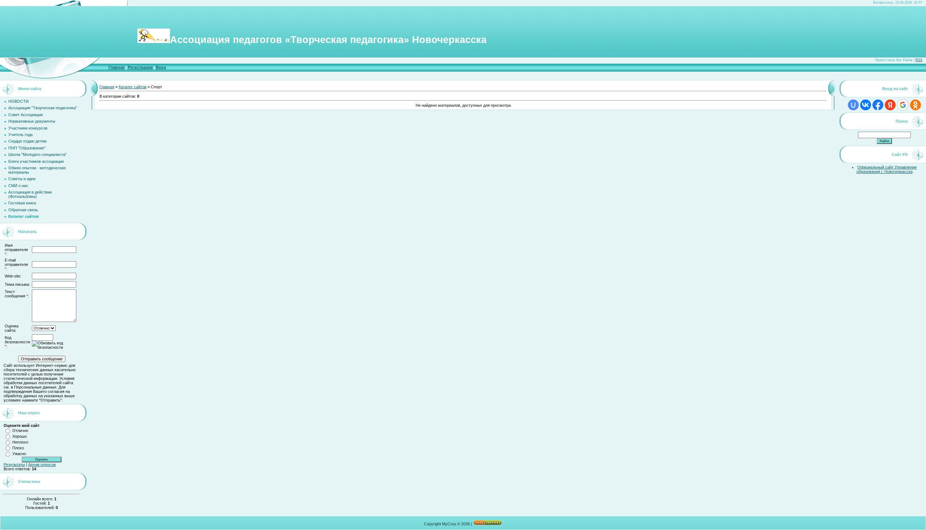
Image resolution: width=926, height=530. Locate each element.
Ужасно (19, 453)
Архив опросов (42, 464)
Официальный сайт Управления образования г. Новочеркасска (887, 169)
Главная (116, 67)
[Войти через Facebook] (877, 104)
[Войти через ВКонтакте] (865, 104)
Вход (161, 67)
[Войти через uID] (853, 104)
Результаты (14, 464)
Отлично (20, 430)
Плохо (18, 448)
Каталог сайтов (132, 87)
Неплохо (20, 442)
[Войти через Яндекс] (890, 104)
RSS (919, 60)
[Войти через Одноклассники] (915, 104)
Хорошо (19, 436)
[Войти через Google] (903, 105)
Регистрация (140, 67)
